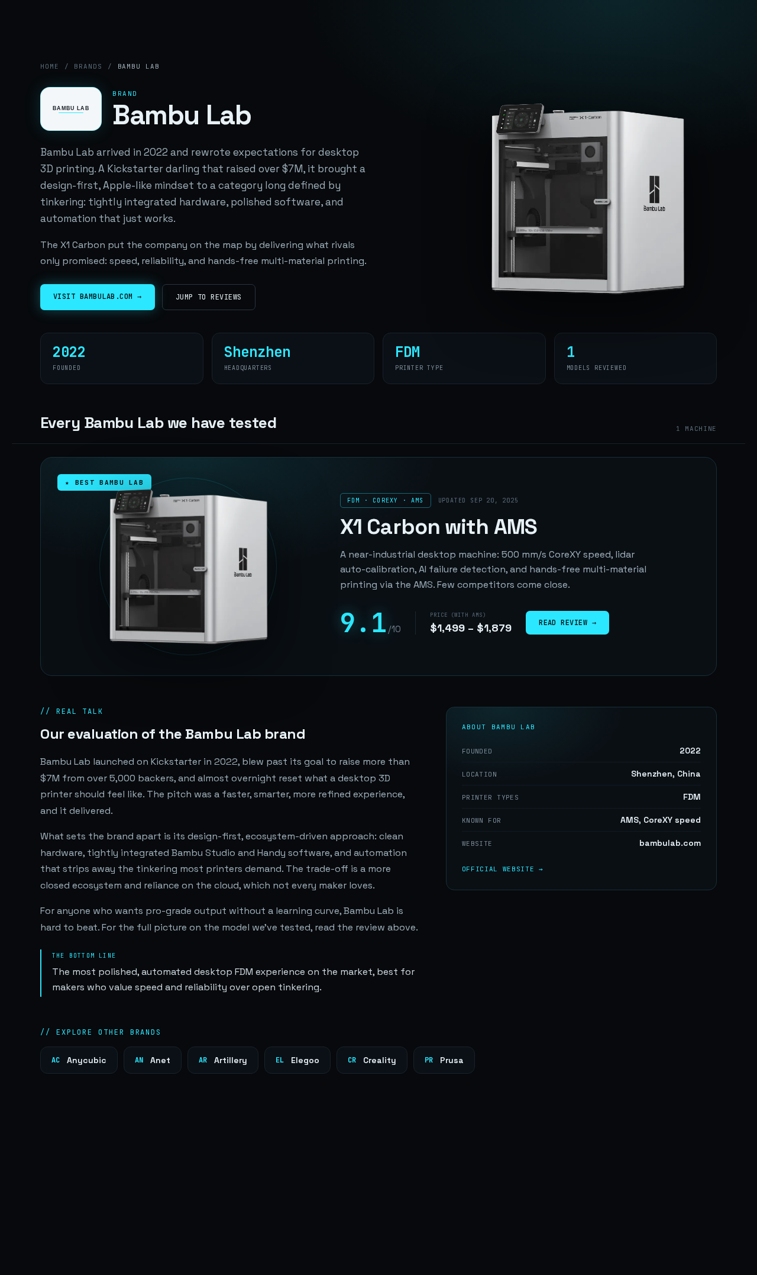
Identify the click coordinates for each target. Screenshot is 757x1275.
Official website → (503, 869)
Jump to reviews (209, 297)
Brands (88, 66)
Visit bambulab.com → (97, 296)
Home (49, 66)
